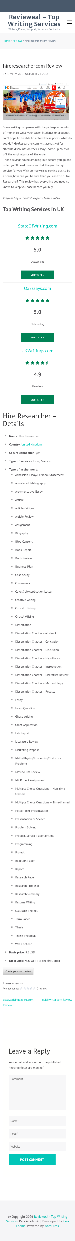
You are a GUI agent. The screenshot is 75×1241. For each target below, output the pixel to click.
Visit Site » (37, 274)
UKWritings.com (37, 351)
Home (6, 40)
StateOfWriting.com (37, 226)
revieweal (14, 74)
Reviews (17, 40)
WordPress (51, 1226)
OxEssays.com (37, 288)
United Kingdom (31, 444)
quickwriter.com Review (57, 999)
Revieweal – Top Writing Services (34, 20)
